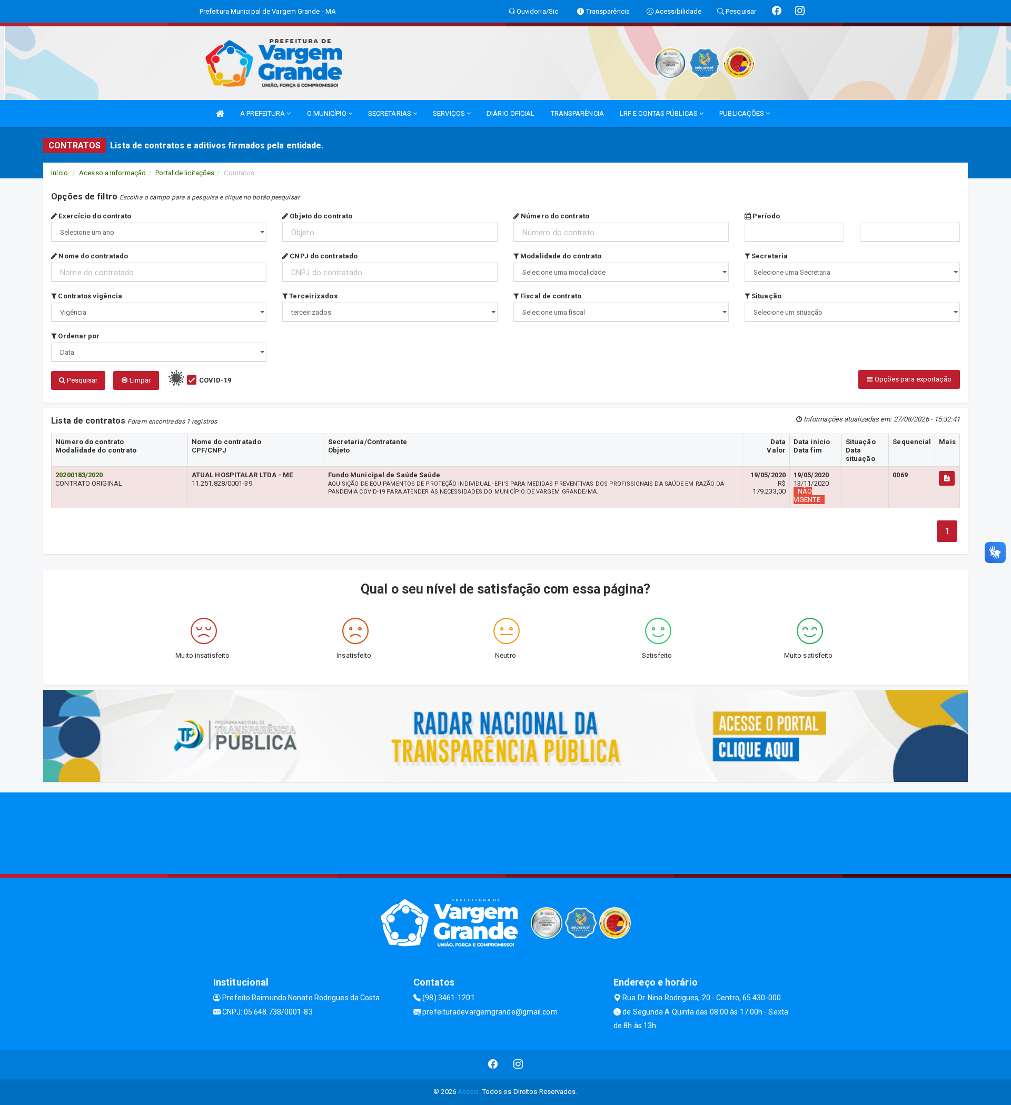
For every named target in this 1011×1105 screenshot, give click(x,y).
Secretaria (769, 256)
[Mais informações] (947, 478)
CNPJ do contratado (323, 256)
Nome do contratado (92, 256)
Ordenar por (78, 336)
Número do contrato (554, 216)
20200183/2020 (79, 475)
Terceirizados (312, 296)
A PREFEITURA (263, 113)
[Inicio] (220, 113)
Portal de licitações (184, 173)
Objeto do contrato (320, 216)
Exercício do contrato (94, 216)
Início (59, 173)
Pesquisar (81, 380)
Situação (765, 296)
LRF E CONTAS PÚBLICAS (659, 113)
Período (765, 216)
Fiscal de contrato (550, 296)
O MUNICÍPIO (327, 113)
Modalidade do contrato (560, 256)
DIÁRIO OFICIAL (510, 113)
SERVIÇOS (450, 113)
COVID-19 (215, 380)
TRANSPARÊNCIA (577, 113)
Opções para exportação (912, 379)
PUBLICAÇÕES (742, 113)
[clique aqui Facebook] (493, 1064)
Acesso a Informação (112, 173)
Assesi (468, 1092)
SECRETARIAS (390, 113)
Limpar (139, 380)
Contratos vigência (89, 296)
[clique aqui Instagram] (518, 1064)
